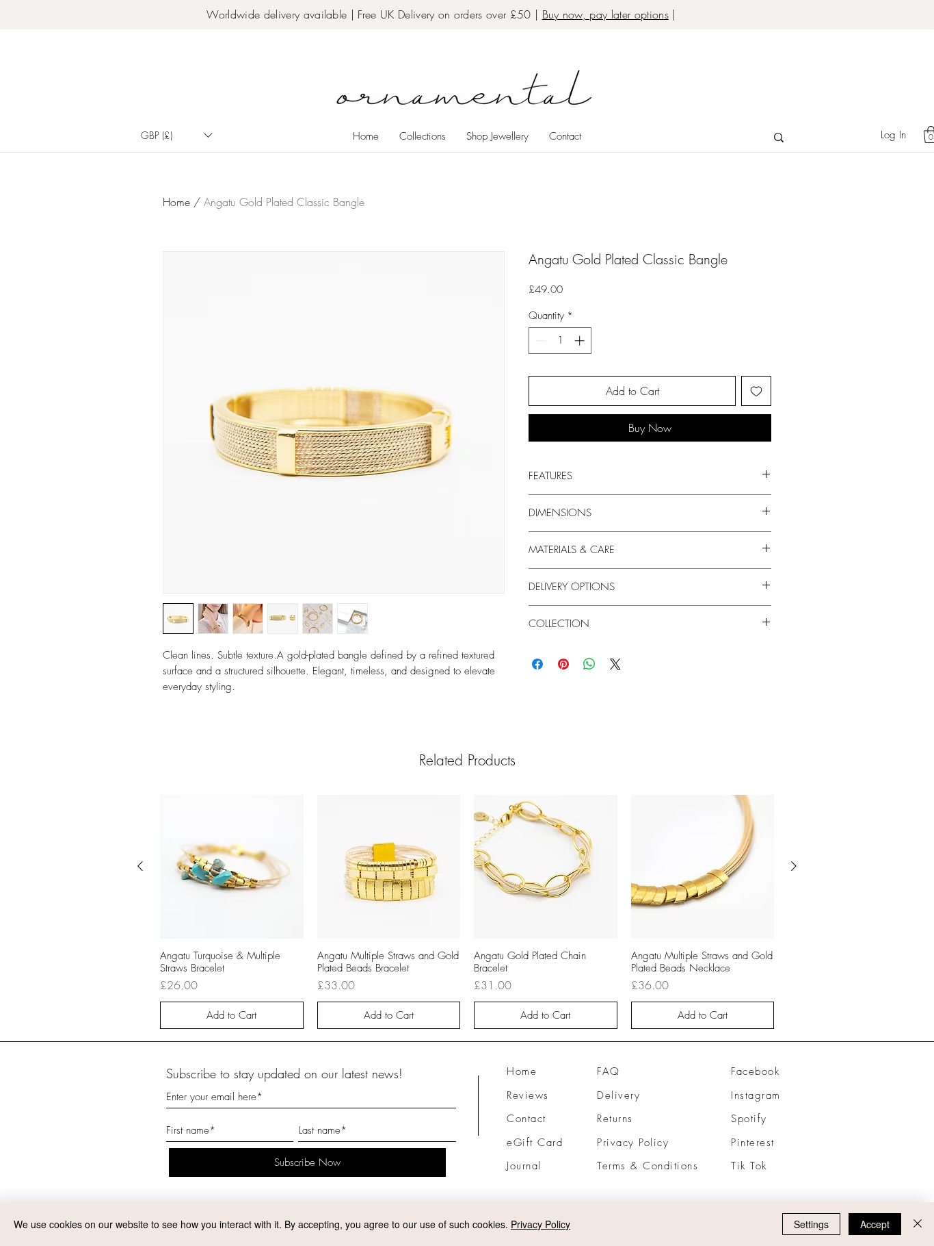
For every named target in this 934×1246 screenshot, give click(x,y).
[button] (176, 135)
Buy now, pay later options (605, 14)
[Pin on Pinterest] (563, 664)
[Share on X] (615, 664)
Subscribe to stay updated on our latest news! (284, 1073)
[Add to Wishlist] (756, 391)
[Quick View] (232, 867)
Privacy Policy (540, 1224)
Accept (875, 1224)
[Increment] (581, 340)
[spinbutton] (560, 340)
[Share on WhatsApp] (589, 664)
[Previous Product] (140, 866)
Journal (524, 1166)
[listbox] (176, 135)
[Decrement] (540, 340)
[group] (467, 912)
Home (176, 201)
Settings (811, 1224)
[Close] (917, 1224)
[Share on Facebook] (537, 664)
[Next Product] (794, 866)
